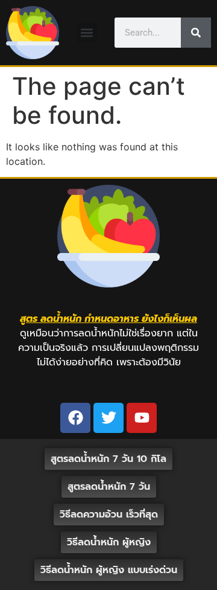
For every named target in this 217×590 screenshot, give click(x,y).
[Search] (196, 33)
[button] (87, 33)
